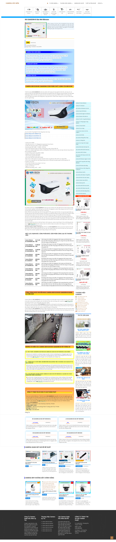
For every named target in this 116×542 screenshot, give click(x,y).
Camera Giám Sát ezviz (47, 530)
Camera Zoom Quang (81, 305)
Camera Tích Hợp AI (80, 306)
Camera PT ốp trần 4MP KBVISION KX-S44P (81, 495)
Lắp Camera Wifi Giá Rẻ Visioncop (82, 149)
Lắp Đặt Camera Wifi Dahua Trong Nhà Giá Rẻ (35, 71)
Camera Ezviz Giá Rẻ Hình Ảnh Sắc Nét (45, 69)
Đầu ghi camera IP (80, 311)
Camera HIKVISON (81, 299)
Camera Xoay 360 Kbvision (81, 111)
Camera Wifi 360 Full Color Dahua (82, 177)
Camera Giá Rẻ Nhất (80, 135)
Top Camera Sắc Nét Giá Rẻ (44, 55)
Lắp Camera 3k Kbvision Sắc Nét (82, 108)
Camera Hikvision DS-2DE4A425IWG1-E (64, 495)
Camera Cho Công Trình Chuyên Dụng (82, 143)
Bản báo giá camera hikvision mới (32, 60)
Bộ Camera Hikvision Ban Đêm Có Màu (50, 79)
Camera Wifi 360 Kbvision (81, 193)
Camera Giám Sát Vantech (47, 523)
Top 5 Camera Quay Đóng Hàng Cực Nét (59, 55)
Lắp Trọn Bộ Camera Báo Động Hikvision (34, 79)
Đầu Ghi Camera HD (80, 309)
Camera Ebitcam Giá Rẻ (80, 172)
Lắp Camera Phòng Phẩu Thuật (82, 137)
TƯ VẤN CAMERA (53, 3)
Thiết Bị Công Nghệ (91, 3)
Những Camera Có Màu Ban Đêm (32, 57)
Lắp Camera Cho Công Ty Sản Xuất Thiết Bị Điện (83, 353)
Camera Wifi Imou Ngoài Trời (59, 69)
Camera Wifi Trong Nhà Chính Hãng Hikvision (83, 162)
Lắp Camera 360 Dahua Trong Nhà (83, 174)
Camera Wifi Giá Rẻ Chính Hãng (32, 67)
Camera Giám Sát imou (47, 529)
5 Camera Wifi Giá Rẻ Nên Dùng (32, 55)
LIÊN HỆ (100, 3)
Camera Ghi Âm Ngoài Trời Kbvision (83, 113)
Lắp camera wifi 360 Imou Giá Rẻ (82, 185)
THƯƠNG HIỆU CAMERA (65, 3)
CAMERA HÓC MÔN (12, 3)
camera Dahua (80, 298)
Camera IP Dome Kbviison (81, 103)
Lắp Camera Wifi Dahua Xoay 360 (82, 188)
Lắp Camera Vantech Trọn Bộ (32, 81)
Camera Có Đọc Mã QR (80, 125)
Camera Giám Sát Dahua (47, 521)
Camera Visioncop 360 (80, 182)
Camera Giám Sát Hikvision (47, 525)
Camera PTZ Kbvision (80, 105)
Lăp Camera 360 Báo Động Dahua (82, 190)
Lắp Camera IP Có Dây (81, 308)
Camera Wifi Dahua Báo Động (82, 165)
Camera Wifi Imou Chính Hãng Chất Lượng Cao (83, 169)
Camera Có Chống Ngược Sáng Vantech (82, 122)
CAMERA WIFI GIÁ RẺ (79, 3)
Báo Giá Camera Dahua (56, 57)
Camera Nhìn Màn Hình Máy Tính (82, 146)
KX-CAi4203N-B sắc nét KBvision (37, 19)
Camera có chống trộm (80, 140)
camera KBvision (81, 301)
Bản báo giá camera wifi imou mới (60, 67)
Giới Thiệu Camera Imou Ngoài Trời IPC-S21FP (83, 330)
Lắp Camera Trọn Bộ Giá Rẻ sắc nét (45, 81)
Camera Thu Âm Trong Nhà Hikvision (83, 119)
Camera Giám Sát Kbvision (47, 527)
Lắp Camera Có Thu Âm (81, 302)
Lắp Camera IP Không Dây (82, 303)
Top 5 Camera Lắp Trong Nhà (46, 60)
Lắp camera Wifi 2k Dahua (81, 152)
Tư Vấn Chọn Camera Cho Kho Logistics (82, 131)
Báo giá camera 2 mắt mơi (45, 57)
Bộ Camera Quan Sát (82, 296)
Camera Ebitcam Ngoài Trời (31, 69)
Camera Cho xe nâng (80, 128)
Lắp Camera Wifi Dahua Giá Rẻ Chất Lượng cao (83, 155)
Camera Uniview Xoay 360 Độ (81, 180)
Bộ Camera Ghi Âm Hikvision (64, 79)
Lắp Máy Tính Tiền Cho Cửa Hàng (83, 378)
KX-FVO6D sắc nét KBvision (48, 462)
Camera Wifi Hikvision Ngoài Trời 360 (83, 158)
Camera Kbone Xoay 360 (50, 71)
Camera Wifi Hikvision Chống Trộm (46, 67)
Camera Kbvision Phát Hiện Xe (82, 116)
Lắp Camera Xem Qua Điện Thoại (83, 401)
